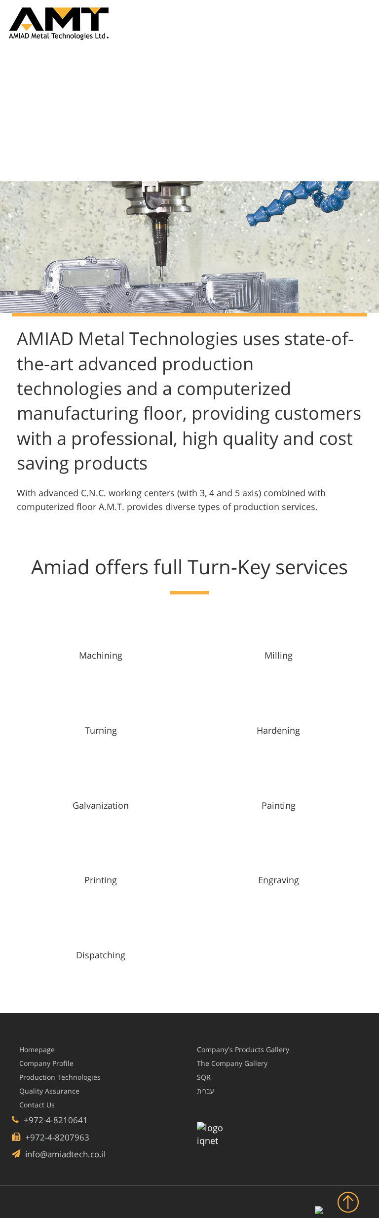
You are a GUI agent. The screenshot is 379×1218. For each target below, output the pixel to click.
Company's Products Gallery (243, 1049)
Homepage (37, 1049)
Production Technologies (60, 1077)
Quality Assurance (49, 1091)
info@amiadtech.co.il (64, 1154)
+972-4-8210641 (55, 1120)
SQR (204, 1077)
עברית (205, 1091)
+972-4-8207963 (56, 1137)
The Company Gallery (232, 1063)
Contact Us (37, 1104)
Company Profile (46, 1063)
